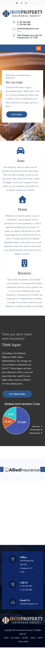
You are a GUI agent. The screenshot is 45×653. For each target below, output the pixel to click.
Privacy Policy (23, 641)
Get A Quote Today (17, 394)
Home (6, 638)
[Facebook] (21, 3)
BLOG (40, 638)
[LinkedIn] (26, 3)
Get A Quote (17, 114)
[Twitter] (17, 3)
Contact (33, 638)
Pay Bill (25, 638)
